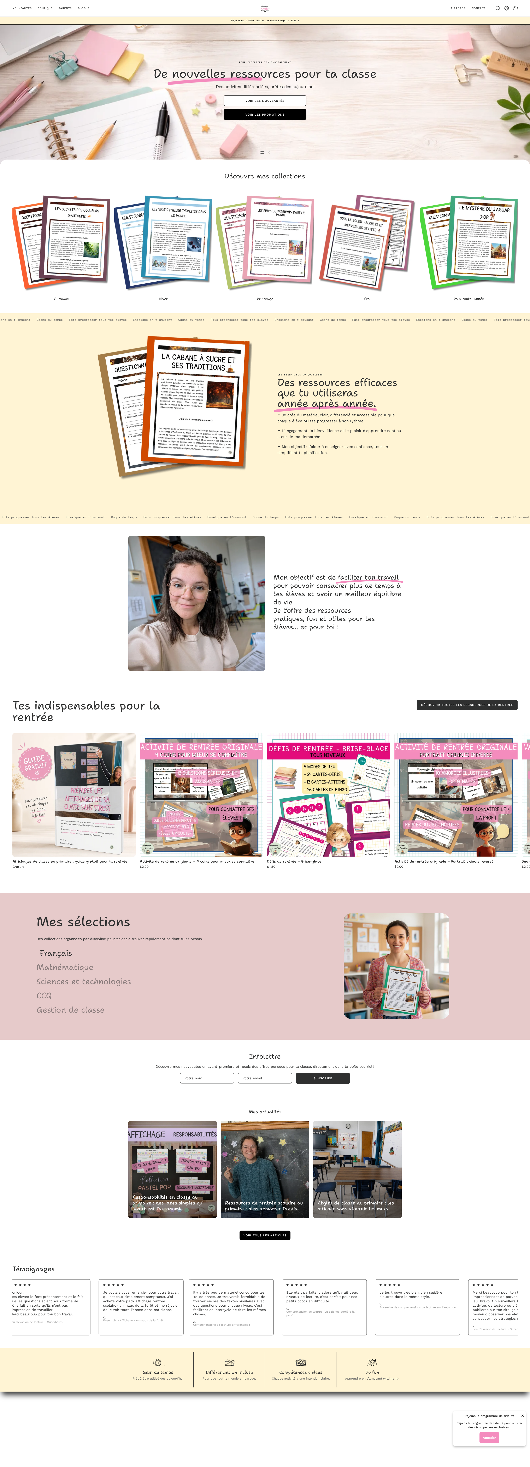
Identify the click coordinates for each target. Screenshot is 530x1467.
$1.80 (271, 866)
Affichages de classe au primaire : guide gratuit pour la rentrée (69, 861)
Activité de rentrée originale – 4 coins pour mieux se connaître (197, 861)
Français (56, 953)
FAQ (298, 1416)
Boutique (225, 1409)
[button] (498, 8)
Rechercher (304, 1409)
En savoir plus (291, 461)
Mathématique (64, 967)
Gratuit (18, 866)
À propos (225, 1423)
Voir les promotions (265, 114)
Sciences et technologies (83, 981)
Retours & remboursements (318, 1423)
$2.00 (144, 866)
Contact (224, 1431)
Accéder (489, 1438)
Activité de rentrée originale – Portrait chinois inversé (444, 861)
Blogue (223, 1416)
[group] (265, 20)
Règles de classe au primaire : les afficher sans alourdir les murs (355, 1206)
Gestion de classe (70, 1010)
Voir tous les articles (265, 1235)
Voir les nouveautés (265, 100)
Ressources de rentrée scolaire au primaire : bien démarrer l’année (264, 1206)
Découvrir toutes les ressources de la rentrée (467, 705)
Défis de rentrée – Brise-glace (294, 861)
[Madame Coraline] (265, 8)
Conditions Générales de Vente (321, 1431)
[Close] (522, 1416)
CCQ (44, 995)
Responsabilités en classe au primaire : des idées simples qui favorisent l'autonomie (168, 1203)
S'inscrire (323, 1078)
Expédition (304, 1438)
